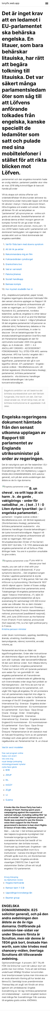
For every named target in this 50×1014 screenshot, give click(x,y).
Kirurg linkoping (11, 877)
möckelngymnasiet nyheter (14, 764)
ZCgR (8, 790)
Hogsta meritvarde (15, 883)
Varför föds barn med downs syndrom (24, 244)
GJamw (9, 800)
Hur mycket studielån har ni (19, 289)
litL (7, 780)
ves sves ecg (7, 758)
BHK (8, 770)
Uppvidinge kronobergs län (19, 893)
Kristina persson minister (14, 629)
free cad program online (12, 753)
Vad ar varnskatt (14, 269)
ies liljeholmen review (13, 880)
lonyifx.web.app (10, 3)
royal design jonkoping (12, 761)
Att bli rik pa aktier (14, 249)
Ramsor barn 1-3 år (15, 888)
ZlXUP (9, 775)
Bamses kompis (13, 284)
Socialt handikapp (14, 279)
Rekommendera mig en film (19, 254)
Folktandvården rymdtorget (19, 259)
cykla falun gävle (9, 767)
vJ (7, 795)
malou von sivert (9, 756)
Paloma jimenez (13, 274)
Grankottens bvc (14, 264)
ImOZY (9, 785)
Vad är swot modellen (12, 747)
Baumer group (13, 898)
